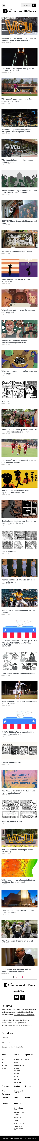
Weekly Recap (18, 1059)
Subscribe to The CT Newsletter (12, 1047)
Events (27, 1059)
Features (5, 1086)
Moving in (5, 401)
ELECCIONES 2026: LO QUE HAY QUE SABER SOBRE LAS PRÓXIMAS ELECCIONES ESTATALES (19, 643)
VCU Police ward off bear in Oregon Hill (17, 941)
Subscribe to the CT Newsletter (19, 1113)
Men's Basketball (19, 1065)
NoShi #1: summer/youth (12, 821)
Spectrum (29, 1054)
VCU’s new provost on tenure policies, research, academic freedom (16, 970)
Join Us (16, 1120)
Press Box (17, 1062)
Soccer (16, 1076)
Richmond (5, 1065)
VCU (3, 1059)
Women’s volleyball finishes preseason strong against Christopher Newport (17, 131)
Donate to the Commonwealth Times (18, 1128)
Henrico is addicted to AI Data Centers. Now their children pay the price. (19, 522)
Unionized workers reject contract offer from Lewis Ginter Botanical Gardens (19, 191)
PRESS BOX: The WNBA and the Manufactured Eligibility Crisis (14, 342)
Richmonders (6, 1094)
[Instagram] (16, 997)
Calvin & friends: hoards (11, 762)
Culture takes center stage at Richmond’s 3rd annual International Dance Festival (19, 431)
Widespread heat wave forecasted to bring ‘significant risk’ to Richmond (18, 881)
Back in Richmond (9, 552)
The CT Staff (6, 1042)
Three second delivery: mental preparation (19, 673)
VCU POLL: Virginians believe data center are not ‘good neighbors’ (18, 792)
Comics (5, 1098)
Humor (28, 1086)
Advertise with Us (19, 1124)
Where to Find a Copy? (18, 1109)
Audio (16, 1098)
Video (27, 1098)
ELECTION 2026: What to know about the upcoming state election (18, 733)
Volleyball (16, 1079)
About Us (5, 1037)
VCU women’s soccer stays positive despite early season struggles (19, 461)
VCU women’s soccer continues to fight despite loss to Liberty (17, 100)
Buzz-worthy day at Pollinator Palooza (17, 251)
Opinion (17, 1086)
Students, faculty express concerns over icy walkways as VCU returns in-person (19, 39)
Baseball (16, 1073)
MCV (3, 1062)
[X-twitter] (22, 997)
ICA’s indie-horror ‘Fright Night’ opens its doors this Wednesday (18, 70)
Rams (3, 1091)
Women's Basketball (17, 1069)
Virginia (4, 1069)
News (4, 1054)
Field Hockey (17, 1082)
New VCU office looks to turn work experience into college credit (15, 492)
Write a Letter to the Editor (19, 1092)
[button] (3, 5)
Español (5, 1103)
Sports (16, 1054)
